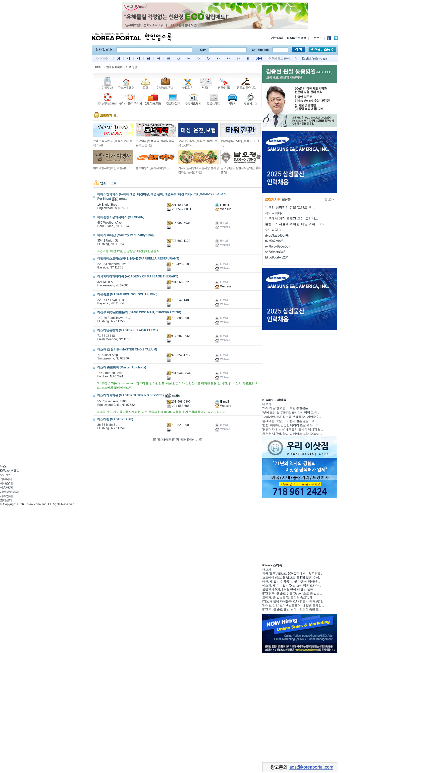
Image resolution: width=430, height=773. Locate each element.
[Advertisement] (299, 363)
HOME (99, 67)
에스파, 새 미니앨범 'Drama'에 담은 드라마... (291, 585)
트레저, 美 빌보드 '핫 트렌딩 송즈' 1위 (287, 597)
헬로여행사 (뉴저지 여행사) (152, 168)
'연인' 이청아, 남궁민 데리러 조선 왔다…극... (291, 425)
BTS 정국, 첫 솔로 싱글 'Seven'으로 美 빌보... (292, 593)
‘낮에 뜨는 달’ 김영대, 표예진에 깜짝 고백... (290, 412)
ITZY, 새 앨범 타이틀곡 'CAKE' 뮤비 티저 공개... (293, 601)
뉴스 (3, 466)
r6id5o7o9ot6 (274, 241)
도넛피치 (271, 230)
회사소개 (6, 483)
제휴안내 (6, 496)
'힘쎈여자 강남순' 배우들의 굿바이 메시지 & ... (292, 429)
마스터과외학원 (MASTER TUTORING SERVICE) (130, 395)
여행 (294, 58)
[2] (158, 439)
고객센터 (6, 500)
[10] (189, 439)
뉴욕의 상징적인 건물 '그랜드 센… (290, 207)
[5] (169, 439)
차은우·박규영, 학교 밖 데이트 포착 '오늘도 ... (292, 433)
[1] (154, 439)
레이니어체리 (274, 213)
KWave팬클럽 (296, 38)
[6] (173, 439)
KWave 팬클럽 (9, 470)
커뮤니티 (277, 38)
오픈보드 (316, 38)
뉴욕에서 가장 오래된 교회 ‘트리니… (291, 218)
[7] (177, 439)
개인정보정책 (9, 492)
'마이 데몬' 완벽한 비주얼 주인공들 (285, 408)
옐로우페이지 (114, 67)
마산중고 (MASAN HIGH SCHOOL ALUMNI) (127, 294)
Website (225, 209)
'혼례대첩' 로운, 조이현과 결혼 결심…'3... (289, 421)
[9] (184, 439)
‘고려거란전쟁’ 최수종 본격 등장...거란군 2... (291, 417)
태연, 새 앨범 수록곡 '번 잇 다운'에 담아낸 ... (291, 581)
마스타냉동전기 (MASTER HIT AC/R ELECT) (127, 330)
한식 (287, 58)
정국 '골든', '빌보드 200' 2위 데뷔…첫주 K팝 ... (292, 573)
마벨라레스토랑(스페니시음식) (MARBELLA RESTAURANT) (138, 258)
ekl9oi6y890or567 (277, 246)
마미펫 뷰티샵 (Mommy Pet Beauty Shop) (126, 235)
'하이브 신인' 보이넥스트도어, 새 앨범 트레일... (293, 605)
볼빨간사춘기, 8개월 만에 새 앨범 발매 (287, 589)
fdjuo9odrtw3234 (276, 257)
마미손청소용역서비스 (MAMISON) (120, 217)
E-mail (224, 205)
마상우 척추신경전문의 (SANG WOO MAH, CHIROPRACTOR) (139, 312)
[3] (162, 439)
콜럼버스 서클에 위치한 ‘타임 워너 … (292, 224)
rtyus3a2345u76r (277, 235)
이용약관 (6, 487)
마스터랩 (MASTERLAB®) (115, 419)
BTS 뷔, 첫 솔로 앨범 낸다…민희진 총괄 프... (291, 609)
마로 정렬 (131, 67)
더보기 (266, 404)
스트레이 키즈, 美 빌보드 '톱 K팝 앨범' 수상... (291, 577)
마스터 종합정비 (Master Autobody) (121, 367)
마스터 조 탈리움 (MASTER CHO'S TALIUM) (127, 349)
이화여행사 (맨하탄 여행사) (109, 168)
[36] (200, 439)
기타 (259, 58)
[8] (181, 439)
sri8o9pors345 (275, 252)
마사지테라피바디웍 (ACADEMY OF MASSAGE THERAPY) (137, 276)
